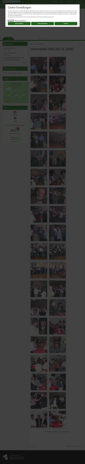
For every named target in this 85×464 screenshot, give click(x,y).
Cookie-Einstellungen (42, 23)
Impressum (11, 20)
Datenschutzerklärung (20, 20)
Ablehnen (66, 23)
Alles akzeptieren (19, 23)
